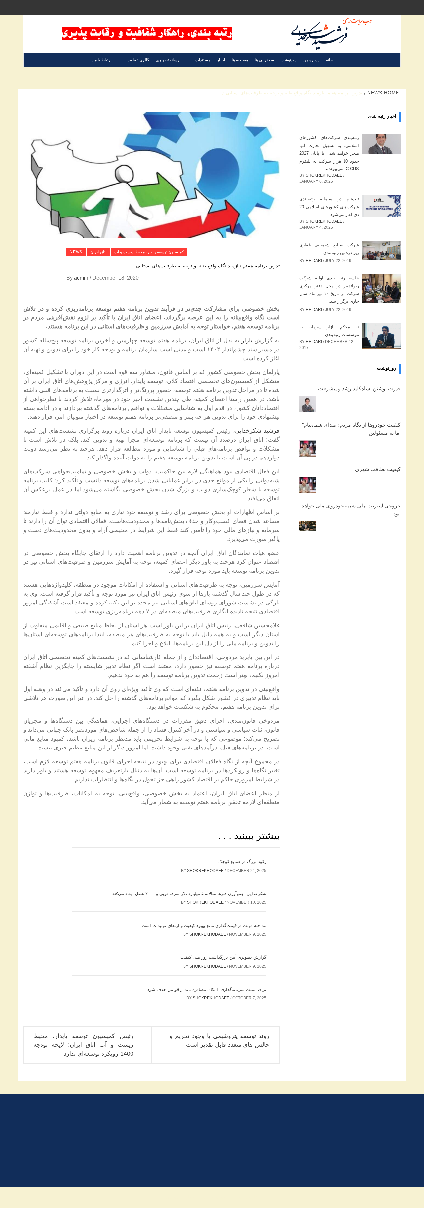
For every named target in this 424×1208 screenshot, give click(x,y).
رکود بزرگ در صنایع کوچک (242, 861)
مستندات (202, 60)
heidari (314, 260)
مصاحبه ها (240, 60)
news (76, 252)
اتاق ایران (98, 252)
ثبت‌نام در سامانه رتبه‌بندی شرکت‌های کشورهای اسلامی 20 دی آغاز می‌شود (329, 206)
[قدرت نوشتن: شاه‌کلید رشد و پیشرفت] (307, 404)
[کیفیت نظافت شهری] (307, 485)
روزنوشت (289, 60)
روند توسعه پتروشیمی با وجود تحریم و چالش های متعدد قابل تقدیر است (219, 1040)
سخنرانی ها (264, 60)
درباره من (311, 60)
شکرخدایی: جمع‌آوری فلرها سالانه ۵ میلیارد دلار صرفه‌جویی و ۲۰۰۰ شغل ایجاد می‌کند (189, 893)
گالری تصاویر (138, 60)
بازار (246, 340)
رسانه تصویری (167, 60)
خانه (329, 60)
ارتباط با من (101, 60)
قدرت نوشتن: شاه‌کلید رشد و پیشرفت (359, 388)
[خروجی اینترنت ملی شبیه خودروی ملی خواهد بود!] (307, 526)
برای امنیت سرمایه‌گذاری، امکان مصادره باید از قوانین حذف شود (206, 989)
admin (82, 278)
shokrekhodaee (206, 870)
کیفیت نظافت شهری (378, 469)
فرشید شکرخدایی (257, 430)
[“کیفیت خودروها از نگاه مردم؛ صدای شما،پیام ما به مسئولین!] (307, 448)
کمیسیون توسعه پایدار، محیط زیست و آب (149, 252)
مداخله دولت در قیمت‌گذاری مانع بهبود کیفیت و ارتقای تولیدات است (204, 925)
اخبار (221, 60)
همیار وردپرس (181, 1197)
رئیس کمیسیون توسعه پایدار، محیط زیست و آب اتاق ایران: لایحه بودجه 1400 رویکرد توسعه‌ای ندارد (83, 1045)
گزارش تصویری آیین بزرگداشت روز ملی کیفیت (223, 957)
